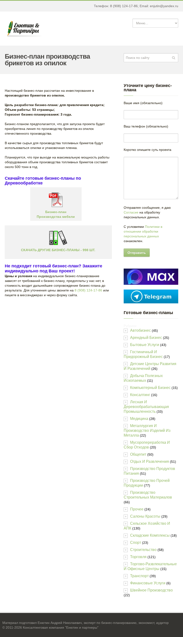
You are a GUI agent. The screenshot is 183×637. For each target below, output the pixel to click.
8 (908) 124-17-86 (88, 290)
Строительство (143, 550)
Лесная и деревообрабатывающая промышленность (146, 406)
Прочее (136, 509)
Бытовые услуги (144, 345)
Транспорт (139, 576)
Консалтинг (140, 395)
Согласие (131, 212)
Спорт (135, 542)
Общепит (138, 454)
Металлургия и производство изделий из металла (147, 430)
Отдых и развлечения (149, 461)
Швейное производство (151, 590)
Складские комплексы (150, 535)
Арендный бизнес (146, 338)
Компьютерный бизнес (150, 388)
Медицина (139, 419)
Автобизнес (140, 330)
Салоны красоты (145, 516)
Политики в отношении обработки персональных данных (143, 231)
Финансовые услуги (147, 583)
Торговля (138, 557)
